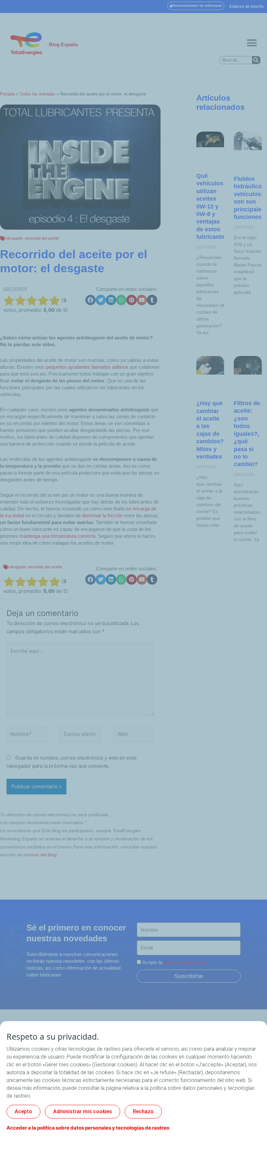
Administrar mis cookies (82, 1111)
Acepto (23, 1111)
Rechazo (143, 1111)
